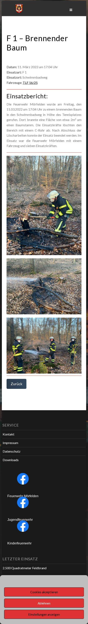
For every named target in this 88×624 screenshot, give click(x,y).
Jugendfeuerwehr (20, 519)
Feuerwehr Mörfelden (22, 496)
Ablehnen (44, 603)
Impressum (10, 443)
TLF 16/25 (30, 82)
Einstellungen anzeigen (44, 614)
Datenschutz (11, 451)
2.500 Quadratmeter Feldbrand (24, 568)
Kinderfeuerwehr (19, 543)
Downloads (11, 460)
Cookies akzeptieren (44, 592)
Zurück (16, 384)
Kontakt (8, 434)
